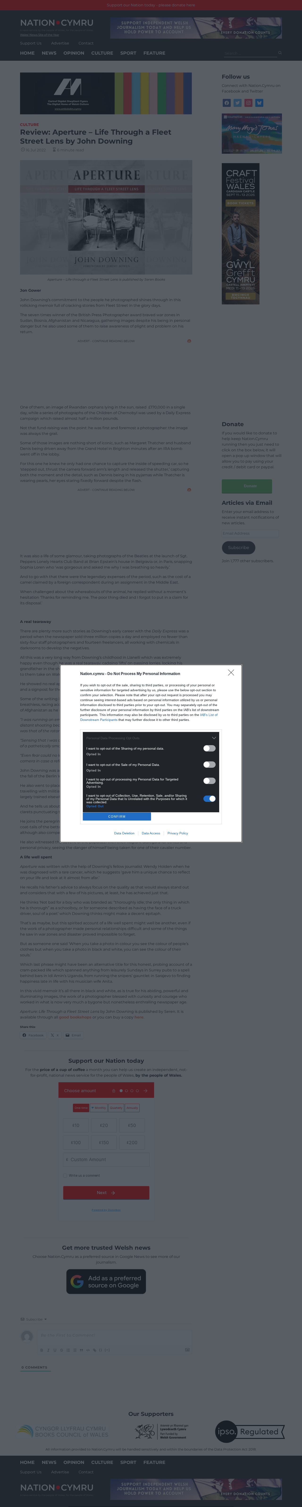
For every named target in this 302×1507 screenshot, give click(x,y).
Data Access (151, 833)
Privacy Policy (178, 833)
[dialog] (151, 753)
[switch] (209, 748)
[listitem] (151, 737)
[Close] (232, 674)
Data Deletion (124, 833)
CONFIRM (117, 816)
